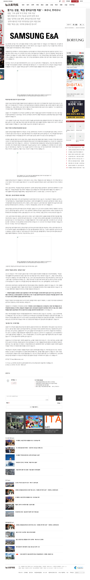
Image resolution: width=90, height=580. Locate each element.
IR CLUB (45, 572)
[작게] (83, 24)
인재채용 (26, 572)
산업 (51, 5)
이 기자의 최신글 (39, 380)
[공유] (76, 24)
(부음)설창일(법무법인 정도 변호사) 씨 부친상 (45, 381)
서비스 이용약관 (61, 572)
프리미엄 (71, 5)
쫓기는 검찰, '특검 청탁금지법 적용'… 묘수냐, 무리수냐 (47, 386)
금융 (47, 5)
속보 (23, 5)
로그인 (81, 1)
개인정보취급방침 (38, 572)
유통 (61, 5)
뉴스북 (14, 383)
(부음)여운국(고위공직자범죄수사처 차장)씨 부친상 (46, 383)
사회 (37, 5)
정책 (32, 5)
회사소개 (20, 572)
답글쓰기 (69, 24)
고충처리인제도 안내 (52, 572)
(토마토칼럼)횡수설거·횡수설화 (42, 384)
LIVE (63, 1)
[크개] (80, 24)
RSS (67, 572)
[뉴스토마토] (11, 5)
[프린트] (73, 24)
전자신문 (68, 1)
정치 (28, 5)
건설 (66, 5)
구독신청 (72, 572)
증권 (42, 5)
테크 (56, 5)
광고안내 (31, 572)
